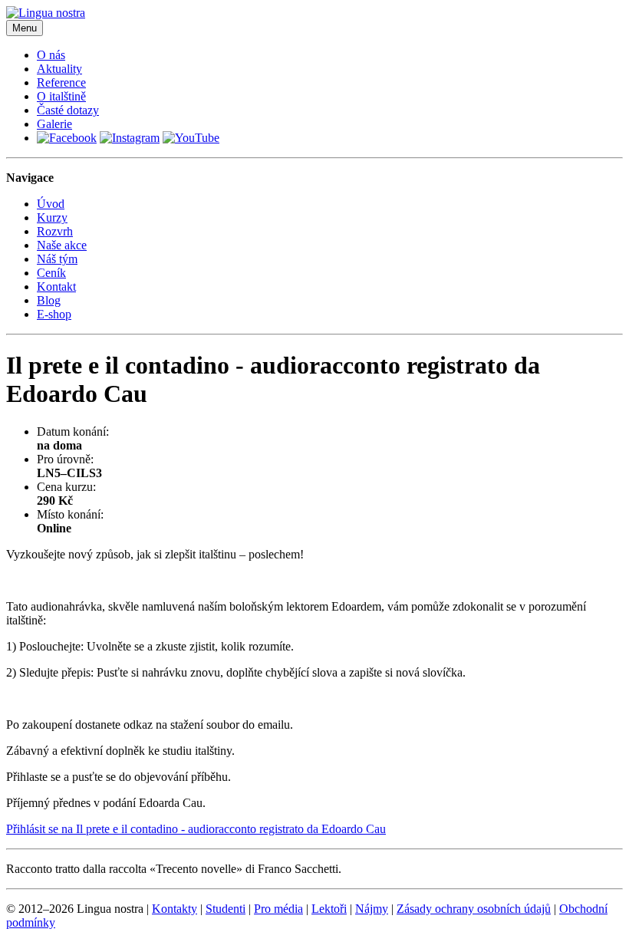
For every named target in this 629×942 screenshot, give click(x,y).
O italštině (61, 96)
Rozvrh (55, 231)
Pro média (278, 908)
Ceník (51, 272)
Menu (24, 28)
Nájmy (371, 908)
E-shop (54, 314)
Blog (49, 300)
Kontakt (56, 286)
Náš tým (57, 258)
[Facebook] (67, 137)
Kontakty (174, 908)
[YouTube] (191, 137)
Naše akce (62, 245)
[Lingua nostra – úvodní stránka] (45, 12)
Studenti (225, 908)
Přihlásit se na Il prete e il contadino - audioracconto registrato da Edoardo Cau (196, 828)
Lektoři (329, 908)
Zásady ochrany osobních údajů (474, 908)
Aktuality (59, 68)
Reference (61, 82)
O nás (51, 54)
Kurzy (52, 217)
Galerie (54, 123)
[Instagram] (130, 137)
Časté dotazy (68, 110)
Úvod (50, 203)
